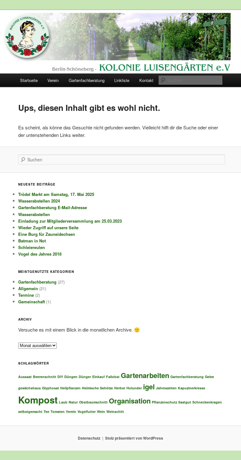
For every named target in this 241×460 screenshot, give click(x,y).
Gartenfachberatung (86, 80)
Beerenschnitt (44, 376)
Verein (53, 80)
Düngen (71, 376)
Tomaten (58, 411)
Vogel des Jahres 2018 (40, 254)
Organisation (130, 401)
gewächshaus (29, 388)
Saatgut (184, 402)
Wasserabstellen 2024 (39, 201)
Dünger (85, 376)
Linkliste (121, 80)
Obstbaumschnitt (93, 402)
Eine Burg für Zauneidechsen (46, 234)
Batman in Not (32, 241)
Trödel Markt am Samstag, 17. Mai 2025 (56, 194)
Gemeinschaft (31, 302)
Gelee (209, 376)
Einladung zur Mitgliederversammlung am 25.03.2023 (70, 221)
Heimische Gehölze (97, 388)
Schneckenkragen (207, 402)
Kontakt (146, 80)
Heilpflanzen (70, 388)
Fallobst (113, 376)
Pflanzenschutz (164, 402)
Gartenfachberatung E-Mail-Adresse (52, 207)
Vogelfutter (87, 411)
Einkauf (98, 376)
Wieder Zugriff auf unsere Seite (48, 227)
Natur (73, 402)
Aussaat (25, 376)
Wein (101, 411)
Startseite (29, 80)
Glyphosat (50, 388)
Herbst (119, 388)
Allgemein (28, 288)
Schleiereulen (31, 247)
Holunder (134, 388)
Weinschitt (115, 411)
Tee (46, 411)
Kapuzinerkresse (191, 388)
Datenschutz (89, 438)
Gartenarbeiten (145, 375)
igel (149, 387)
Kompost (38, 399)
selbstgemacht (30, 411)
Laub (63, 402)
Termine (26, 295)
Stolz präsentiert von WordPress (134, 438)
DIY (60, 376)
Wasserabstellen (34, 214)
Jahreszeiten (166, 388)
